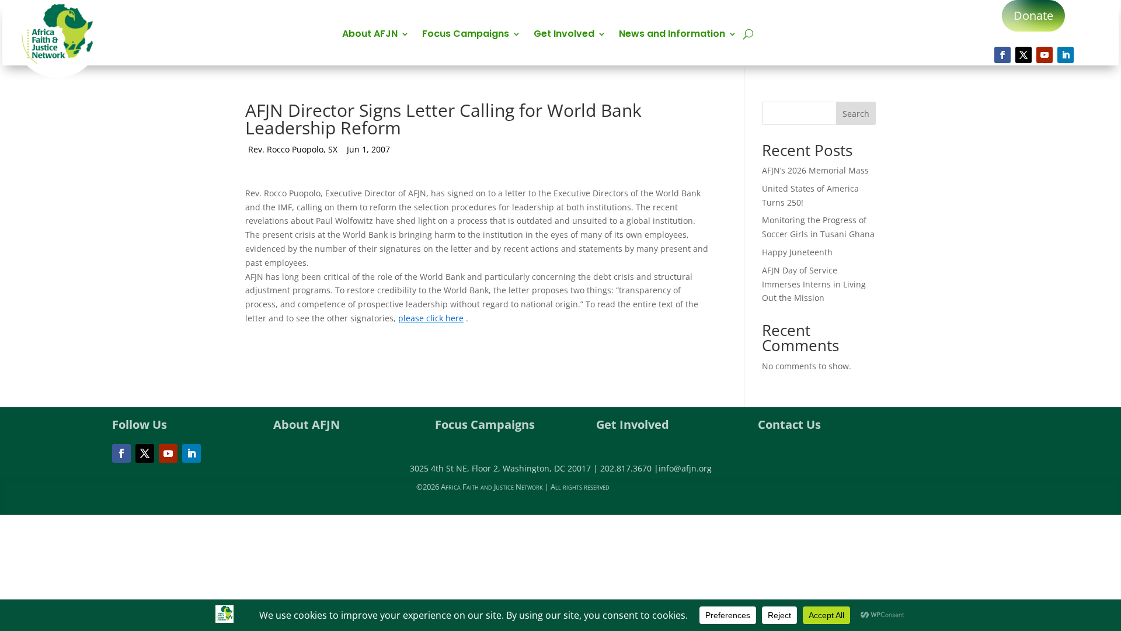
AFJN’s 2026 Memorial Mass (815, 170)
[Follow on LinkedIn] (1065, 55)
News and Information (672, 35)
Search (856, 113)
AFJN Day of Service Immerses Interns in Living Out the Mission (814, 284)
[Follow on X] (1023, 55)
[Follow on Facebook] (1002, 55)
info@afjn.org (685, 468)
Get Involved (564, 35)
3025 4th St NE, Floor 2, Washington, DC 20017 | (505, 468)
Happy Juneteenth (797, 252)
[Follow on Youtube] (1044, 55)
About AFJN (370, 35)
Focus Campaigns (465, 35)
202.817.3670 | (629, 468)
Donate (1033, 15)
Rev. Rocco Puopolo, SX (292, 149)
